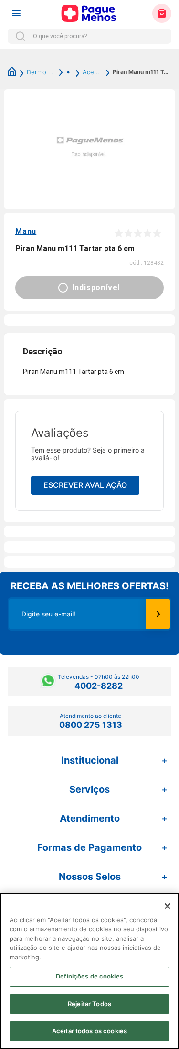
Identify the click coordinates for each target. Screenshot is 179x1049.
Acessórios (92, 72)
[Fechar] (167, 906)
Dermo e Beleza (41, 72)
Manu (25, 231)
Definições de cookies (89, 976)
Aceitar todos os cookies (89, 1031)
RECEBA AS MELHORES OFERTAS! (89, 586)
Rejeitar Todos (89, 1004)
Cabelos (64, 72)
